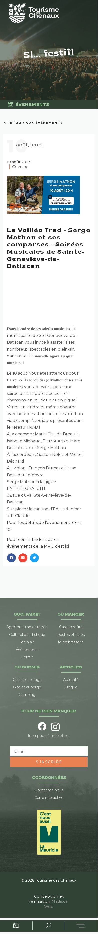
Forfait (27, 657)
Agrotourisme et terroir (27, 627)
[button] (11, 557)
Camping (27, 694)
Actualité (71, 679)
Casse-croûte (71, 627)
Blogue (70, 687)
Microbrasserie (71, 642)
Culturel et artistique (27, 634)
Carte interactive (48, 797)
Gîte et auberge (27, 687)
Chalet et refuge (27, 679)
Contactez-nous (49, 790)
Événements (27, 649)
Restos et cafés (71, 634)
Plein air (27, 642)
